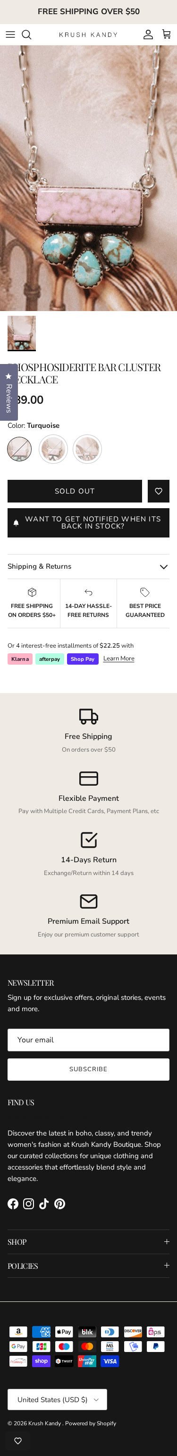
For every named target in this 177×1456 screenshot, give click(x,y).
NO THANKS (88, 813)
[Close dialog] (163, 655)
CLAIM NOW (88, 793)
